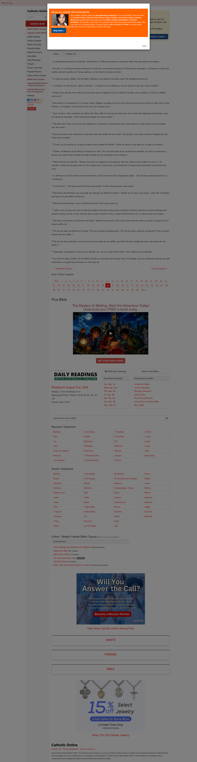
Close (144, 46)
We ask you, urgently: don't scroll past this (70, 11)
